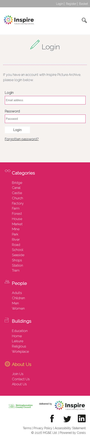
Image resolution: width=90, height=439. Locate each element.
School (17, 250)
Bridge (17, 183)
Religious (19, 346)
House (17, 219)
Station (17, 265)
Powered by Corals (73, 432)
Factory (18, 203)
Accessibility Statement (70, 428)
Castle (17, 193)
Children (18, 298)
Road (16, 245)
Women (18, 308)
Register (71, 3)
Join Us (17, 374)
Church (17, 198)
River (16, 239)
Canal (16, 188)
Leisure (17, 341)
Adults (17, 293)
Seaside (18, 255)
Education (20, 331)
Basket (83, 3)
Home (17, 336)
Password (12, 111)
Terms (27, 428)
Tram (15, 270)
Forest (17, 213)
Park (15, 234)
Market (17, 224)
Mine (15, 229)
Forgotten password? (22, 139)
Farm (15, 208)
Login (59, 3)
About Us (19, 384)
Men (15, 303)
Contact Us (21, 379)
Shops (17, 260)
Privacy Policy (42, 428)
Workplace (20, 351)
